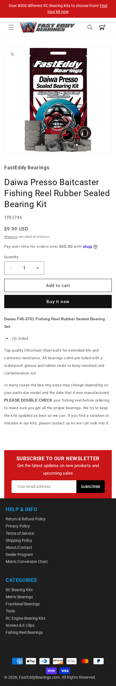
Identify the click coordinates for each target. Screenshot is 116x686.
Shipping (10, 236)
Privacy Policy (18, 526)
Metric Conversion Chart (27, 561)
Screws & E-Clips (20, 625)
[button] (11, 27)
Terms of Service (20, 533)
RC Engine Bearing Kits (25, 618)
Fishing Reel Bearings (24, 632)
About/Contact (19, 547)
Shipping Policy (19, 540)
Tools (10, 611)
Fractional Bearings (23, 604)
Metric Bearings (19, 597)
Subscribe (91, 487)
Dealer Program (19, 554)
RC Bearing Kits (19, 590)
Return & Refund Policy (26, 519)
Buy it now (58, 301)
